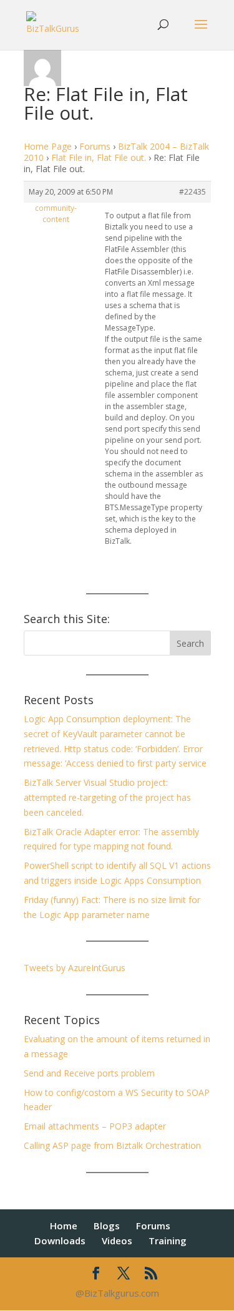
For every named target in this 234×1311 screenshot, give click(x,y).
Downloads (59, 1240)
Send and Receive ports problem (89, 1073)
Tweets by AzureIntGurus (74, 968)
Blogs (107, 1225)
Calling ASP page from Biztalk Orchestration (112, 1145)
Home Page (48, 146)
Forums (94, 146)
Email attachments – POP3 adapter (95, 1126)
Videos (117, 1240)
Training (168, 1240)
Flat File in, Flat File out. (98, 157)
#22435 (192, 191)
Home (63, 1225)
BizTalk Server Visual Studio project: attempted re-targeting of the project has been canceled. (107, 797)
